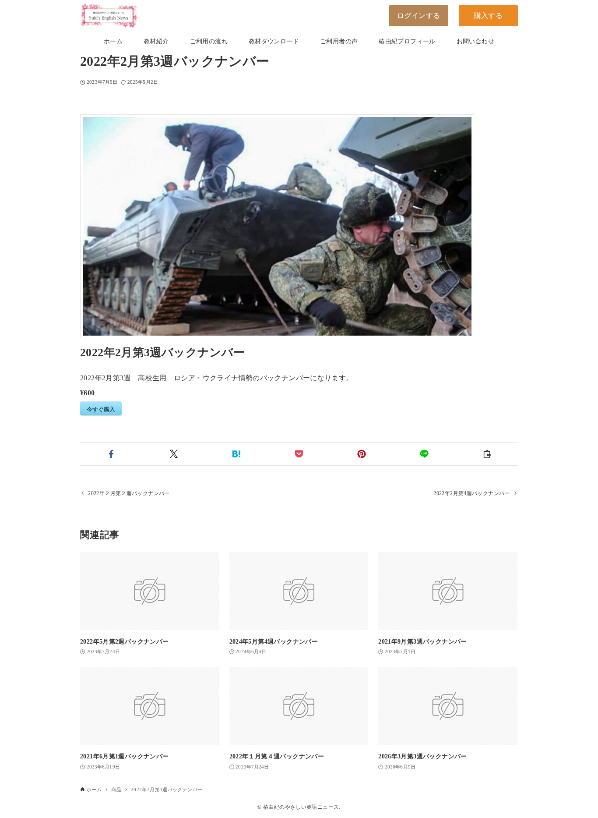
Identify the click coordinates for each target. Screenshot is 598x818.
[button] (111, 454)
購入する (488, 15)
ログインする (418, 15)
